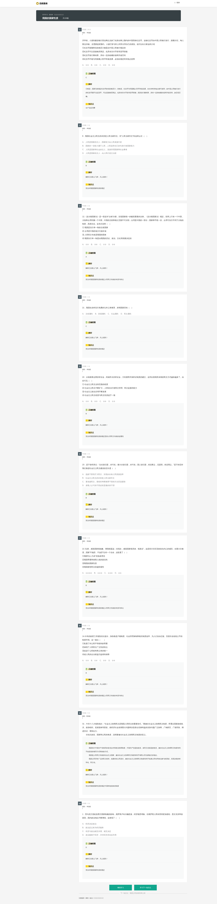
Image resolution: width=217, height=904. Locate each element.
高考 (87, 898)
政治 (91, 898)
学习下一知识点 (145, 887)
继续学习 (120, 887)
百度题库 (81, 898)
